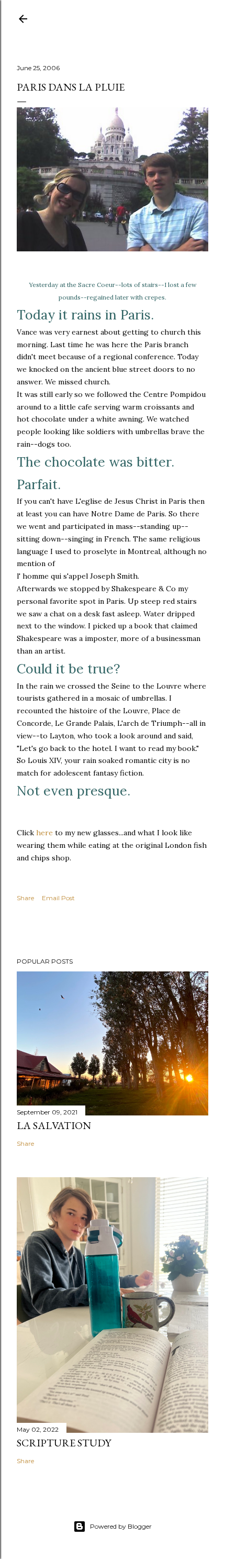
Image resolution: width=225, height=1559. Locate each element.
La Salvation (54, 1125)
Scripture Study (64, 1443)
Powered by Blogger (121, 1526)
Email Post (58, 898)
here (44, 832)
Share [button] (25, 898)
